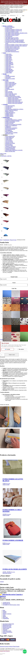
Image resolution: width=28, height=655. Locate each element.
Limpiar (1, 339)
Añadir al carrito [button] (6, 484)
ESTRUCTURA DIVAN (13, 98)
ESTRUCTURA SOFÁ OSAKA (15, 99)
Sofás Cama (5, 80)
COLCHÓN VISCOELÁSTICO (12, 51)
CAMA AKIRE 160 (9, 137)
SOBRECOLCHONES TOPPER (12, 121)
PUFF (6, 90)
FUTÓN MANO (8, 36)
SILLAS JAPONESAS (10, 129)
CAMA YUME (8, 72)
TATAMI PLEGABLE (10, 76)
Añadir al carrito (12, 354)
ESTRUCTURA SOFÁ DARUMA (15, 102)
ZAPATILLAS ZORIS (10, 78)
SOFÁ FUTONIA (9, 92)
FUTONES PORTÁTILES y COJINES (13, 119)
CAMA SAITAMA (9, 64)
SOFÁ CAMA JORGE (10, 95)
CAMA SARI (8, 61)
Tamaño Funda (14, 276)
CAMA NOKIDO (9, 62)
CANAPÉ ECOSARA (10, 105)
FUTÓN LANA (8, 28)
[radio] (6, 293)
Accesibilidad (16, 649)
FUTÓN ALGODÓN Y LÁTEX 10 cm (13, 30)
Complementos (6, 117)
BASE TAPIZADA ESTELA (11, 110)
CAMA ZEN (8, 65)
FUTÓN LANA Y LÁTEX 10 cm (12, 48)
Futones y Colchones (7, 26)
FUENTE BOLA (9, 144)
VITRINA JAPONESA (10, 149)
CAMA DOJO (8, 56)
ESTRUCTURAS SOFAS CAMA (12, 96)
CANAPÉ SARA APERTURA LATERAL (14, 109)
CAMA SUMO (8, 57)
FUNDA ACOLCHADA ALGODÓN (13, 124)
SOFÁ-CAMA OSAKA (10, 84)
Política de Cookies (9, 649)
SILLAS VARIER (9, 131)
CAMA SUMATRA (9, 70)
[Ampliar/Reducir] (0, 653)
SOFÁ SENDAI (8, 87)
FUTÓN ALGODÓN (9, 27)
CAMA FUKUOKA (9, 66)
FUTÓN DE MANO (9, 89)
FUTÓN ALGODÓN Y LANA (11, 31)
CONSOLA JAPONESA (10, 146)
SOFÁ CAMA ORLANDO (11, 93)
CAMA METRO (8, 69)
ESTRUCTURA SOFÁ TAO (14, 100)
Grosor (14, 282)
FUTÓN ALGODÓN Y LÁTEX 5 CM (13, 29)
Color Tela (14, 288)
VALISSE (7, 88)
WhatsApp (25, 651)
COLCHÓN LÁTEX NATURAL (12, 34)
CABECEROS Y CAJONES (11, 132)
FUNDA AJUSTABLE (10, 122)
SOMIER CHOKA (9, 113)
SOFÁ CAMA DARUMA (10, 83)
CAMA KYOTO (8, 59)
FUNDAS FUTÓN (9, 123)
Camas (4, 52)
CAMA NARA (8, 139)
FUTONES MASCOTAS (10, 50)
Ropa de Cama (13, 239)
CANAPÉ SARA (9, 106)
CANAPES (5, 104)
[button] (2, 23)
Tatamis (4, 74)
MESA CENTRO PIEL (10, 151)
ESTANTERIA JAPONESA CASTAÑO (13, 150)
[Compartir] (3, 653)
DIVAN (7, 81)
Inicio (1, 239)
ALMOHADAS (8, 118)
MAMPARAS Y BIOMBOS (11, 128)
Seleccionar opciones (7, 573)
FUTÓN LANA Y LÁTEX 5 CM (12, 47)
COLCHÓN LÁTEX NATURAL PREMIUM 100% (16, 33)
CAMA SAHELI (8, 138)
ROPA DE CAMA (9, 133)
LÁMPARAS (8, 126)
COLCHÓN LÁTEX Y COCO (11, 35)
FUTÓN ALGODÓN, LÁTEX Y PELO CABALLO (16, 44)
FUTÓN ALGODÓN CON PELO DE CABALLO (16, 45)
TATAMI (7, 75)
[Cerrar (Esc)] (4, 653)
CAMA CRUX (8, 58)
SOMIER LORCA (9, 115)
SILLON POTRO (9, 145)
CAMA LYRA (8, 54)
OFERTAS (5, 135)
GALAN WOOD (9, 140)
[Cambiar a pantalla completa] (1, 653)
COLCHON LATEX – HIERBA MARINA (14, 41)
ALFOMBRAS (8, 130)
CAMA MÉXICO (9, 71)
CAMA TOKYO (8, 55)
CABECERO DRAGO (10, 112)
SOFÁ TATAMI (8, 91)
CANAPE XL (8, 108)
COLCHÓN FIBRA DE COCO (12, 38)
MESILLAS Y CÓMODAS (11, 125)
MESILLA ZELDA (9, 111)
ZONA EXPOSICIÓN (10, 136)
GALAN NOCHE (9, 142)
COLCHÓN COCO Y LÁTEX (11, 37)
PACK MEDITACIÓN (10, 147)
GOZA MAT (8, 77)
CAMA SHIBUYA (9, 63)
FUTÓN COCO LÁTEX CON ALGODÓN (14, 40)
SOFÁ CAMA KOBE (10, 82)
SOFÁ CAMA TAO (9, 85)
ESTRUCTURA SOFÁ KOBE (14, 97)
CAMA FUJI (8, 68)
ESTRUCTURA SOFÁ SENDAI (15, 103)
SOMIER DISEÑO (9, 116)
